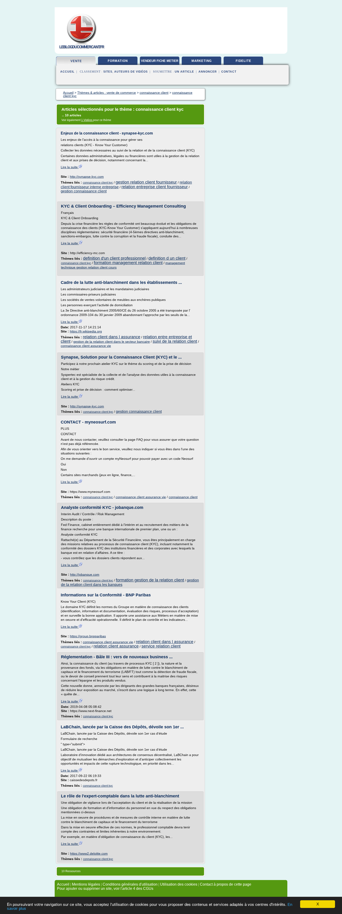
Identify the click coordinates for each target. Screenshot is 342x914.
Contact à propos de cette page (225, 884)
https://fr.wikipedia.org (86, 331)
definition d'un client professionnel (114, 258)
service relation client (161, 646)
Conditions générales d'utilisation (130, 884)
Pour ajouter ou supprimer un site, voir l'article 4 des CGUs (105, 888)
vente (76, 61)
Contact (228, 71)
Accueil (67, 71)
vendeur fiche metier (159, 61)
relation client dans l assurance (111, 337)
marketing (201, 61)
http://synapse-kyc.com (87, 176)
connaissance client (183, 497)
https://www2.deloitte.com (89, 853)
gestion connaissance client (84, 191)
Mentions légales (86, 884)
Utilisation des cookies (178, 884)
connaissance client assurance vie (86, 346)
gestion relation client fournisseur (146, 182)
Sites (107, 71)
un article (184, 71)
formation (118, 61)
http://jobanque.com (84, 574)
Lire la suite (70, 167)
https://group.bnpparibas (88, 636)
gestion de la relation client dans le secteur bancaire (111, 341)
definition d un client (166, 258)
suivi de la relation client (175, 341)
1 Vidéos (87, 120)
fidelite (243, 61)
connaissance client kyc (98, 182)
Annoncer (207, 71)
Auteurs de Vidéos (131, 71)
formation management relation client (128, 262)
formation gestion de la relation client (150, 580)
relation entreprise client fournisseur (154, 187)
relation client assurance (116, 646)
